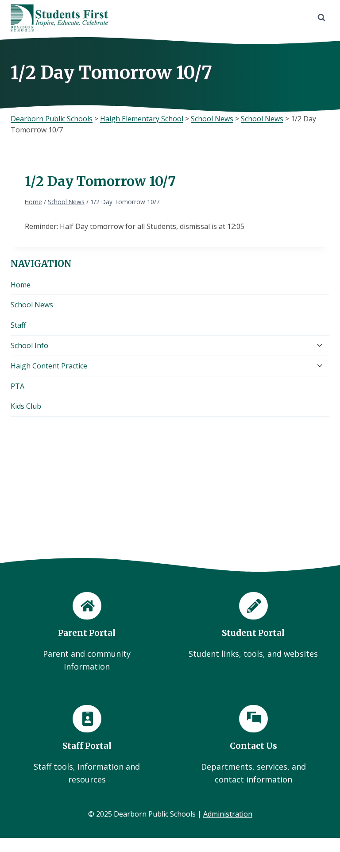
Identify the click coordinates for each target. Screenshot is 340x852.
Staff (18, 325)
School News (32, 305)
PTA (17, 386)
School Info (29, 345)
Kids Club (26, 406)
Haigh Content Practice (49, 366)
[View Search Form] (321, 18)
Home (21, 285)
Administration (227, 814)
